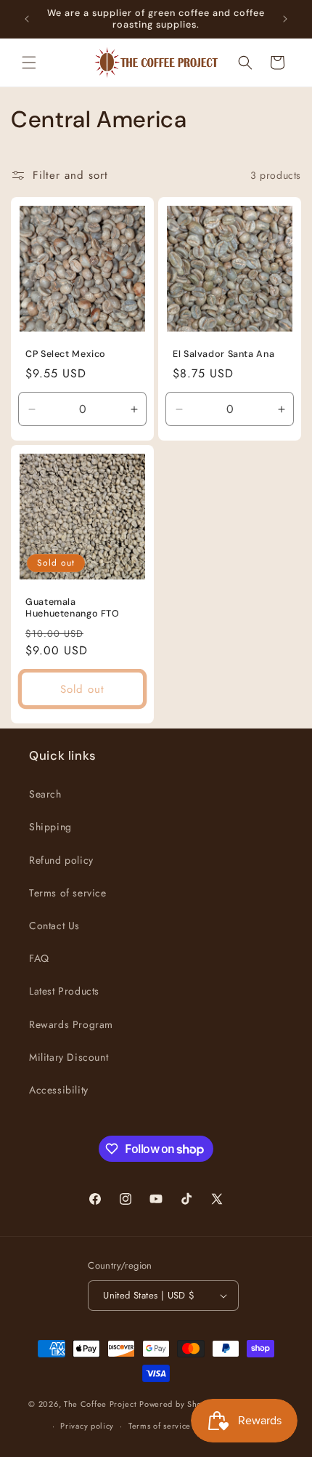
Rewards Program (71, 1024)
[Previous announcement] (27, 19)
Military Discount (68, 1057)
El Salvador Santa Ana (223, 354)
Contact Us (54, 925)
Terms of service (68, 893)
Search (45, 794)
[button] (29, 63)
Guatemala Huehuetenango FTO (72, 607)
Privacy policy (87, 1426)
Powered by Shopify (177, 1403)
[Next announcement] (285, 19)
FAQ (39, 958)
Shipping (50, 826)
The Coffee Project (100, 1403)
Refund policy (61, 860)
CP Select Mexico (65, 354)
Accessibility (59, 1090)
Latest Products (64, 991)
